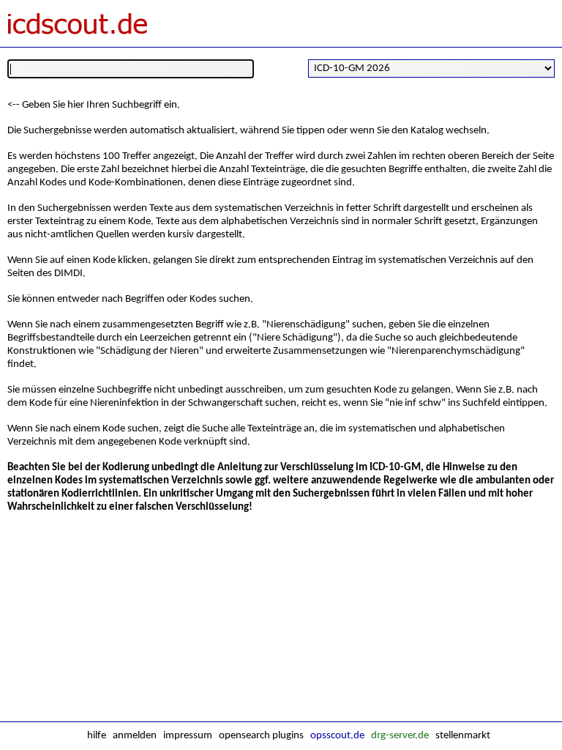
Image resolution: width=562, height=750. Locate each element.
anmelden (135, 735)
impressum (187, 735)
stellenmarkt (462, 735)
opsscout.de (337, 735)
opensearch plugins (261, 735)
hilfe (96, 735)
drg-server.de (400, 735)
